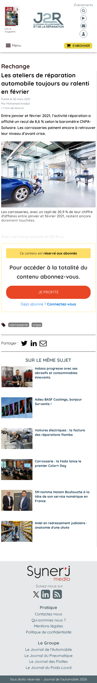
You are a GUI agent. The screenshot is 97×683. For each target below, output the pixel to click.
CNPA (37, 325)
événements (83, 5)
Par (15, 103)
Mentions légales (48, 626)
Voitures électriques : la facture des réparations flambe (60, 432)
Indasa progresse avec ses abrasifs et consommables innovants (56, 372)
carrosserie (18, 325)
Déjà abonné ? (48, 304)
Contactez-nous (48, 614)
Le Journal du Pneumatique (48, 655)
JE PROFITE (48, 292)
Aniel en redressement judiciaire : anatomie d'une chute (61, 525)
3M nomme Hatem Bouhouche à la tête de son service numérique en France (62, 496)
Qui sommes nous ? (49, 620)
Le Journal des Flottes (48, 661)
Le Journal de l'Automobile (48, 649)
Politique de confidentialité (48, 632)
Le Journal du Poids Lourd (49, 667)
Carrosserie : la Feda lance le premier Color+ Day (58, 463)
